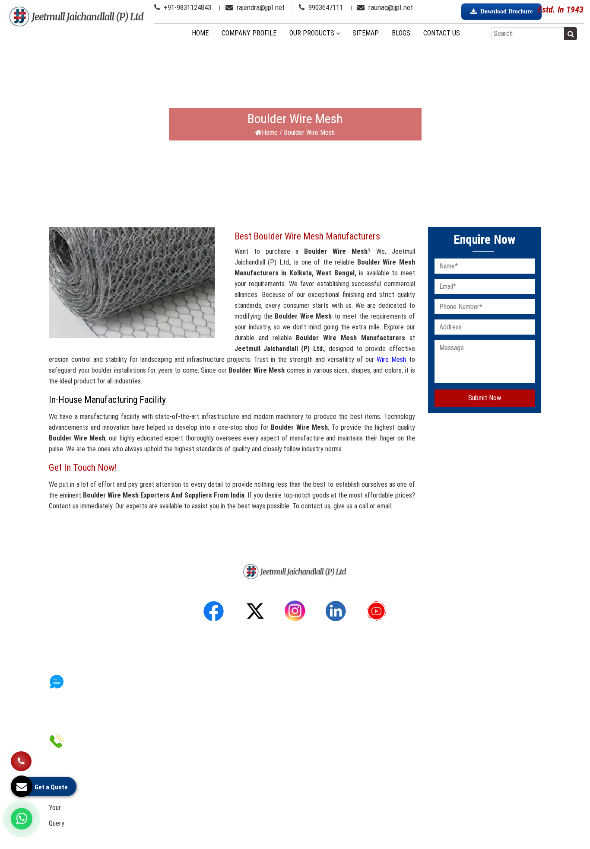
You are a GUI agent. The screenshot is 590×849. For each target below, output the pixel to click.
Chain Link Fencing (329, 726)
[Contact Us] (21, 758)
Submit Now (484, 398)
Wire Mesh (391, 359)
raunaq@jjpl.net (390, 7)
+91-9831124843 (186, 7)
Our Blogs (192, 738)
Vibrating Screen (327, 702)
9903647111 (325, 7)
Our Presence (197, 714)
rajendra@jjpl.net (260, 7)
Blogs (401, 33)
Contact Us (441, 33)
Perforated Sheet (329, 690)
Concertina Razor (328, 738)
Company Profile (249, 33)
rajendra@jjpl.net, (98, 793)
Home (200, 33)
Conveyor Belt (324, 714)
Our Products (311, 33)
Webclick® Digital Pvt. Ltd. (383, 833)
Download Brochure (506, 11)
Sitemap (365, 33)
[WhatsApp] (21, 819)
